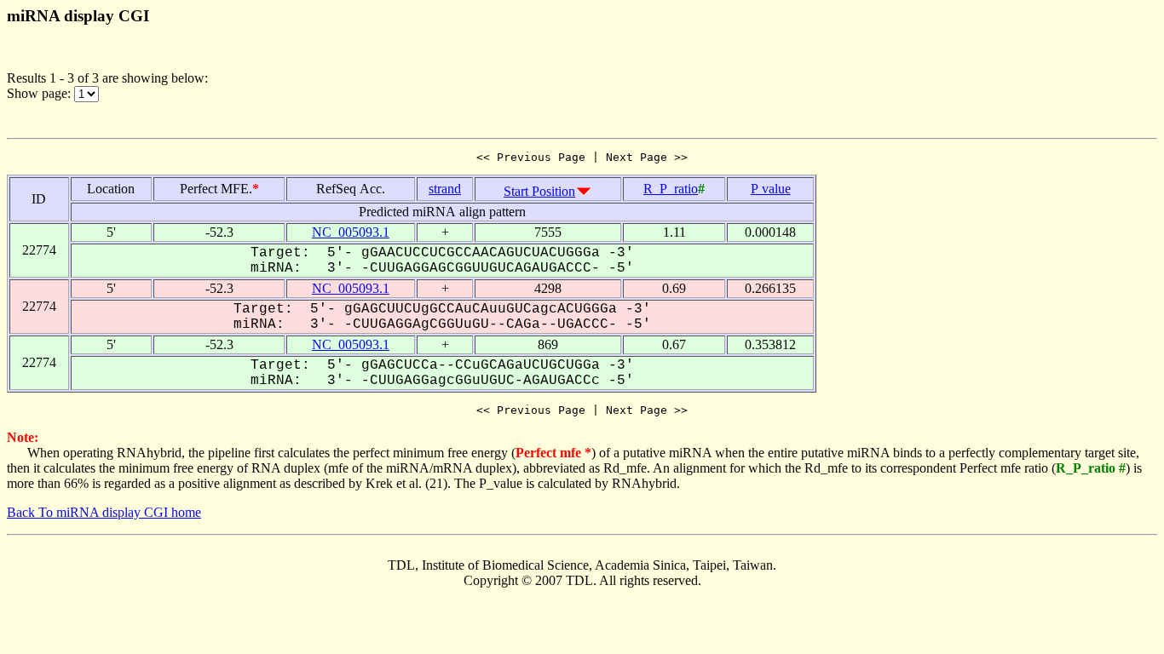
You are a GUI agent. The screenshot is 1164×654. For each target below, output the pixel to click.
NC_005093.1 (350, 232)
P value (771, 188)
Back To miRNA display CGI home (104, 512)
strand (445, 188)
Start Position (539, 191)
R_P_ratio (670, 188)
